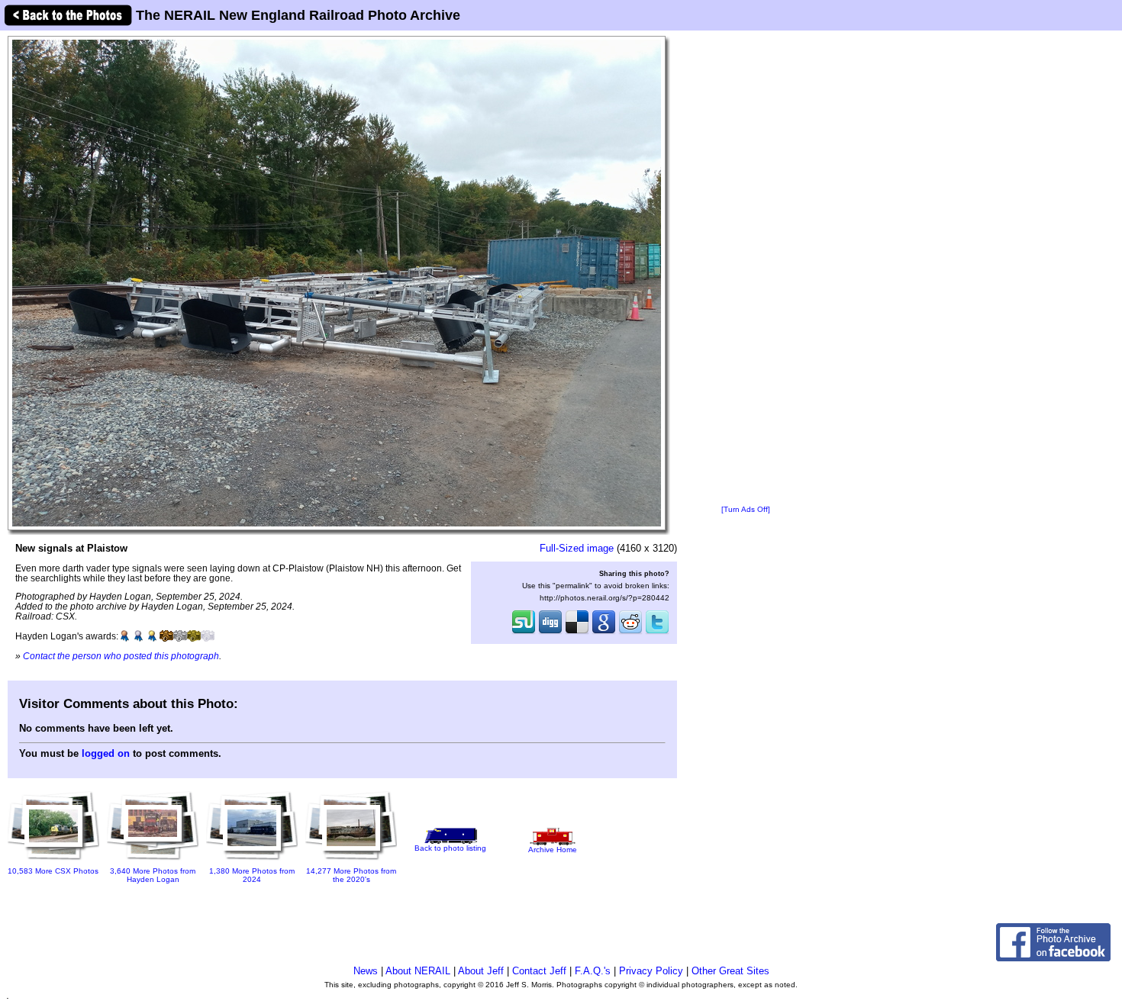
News (365, 971)
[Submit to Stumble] (523, 632)
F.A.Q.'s (593, 971)
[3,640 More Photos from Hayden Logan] (153, 861)
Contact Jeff (539, 971)
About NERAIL (417, 971)
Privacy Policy (651, 971)
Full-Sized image (577, 548)
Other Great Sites (730, 971)
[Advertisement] (746, 268)
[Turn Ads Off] (745, 509)
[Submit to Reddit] (630, 632)
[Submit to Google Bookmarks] (604, 632)
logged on (106, 753)
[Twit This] (657, 632)
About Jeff (481, 971)
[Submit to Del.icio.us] (577, 632)
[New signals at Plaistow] (336, 282)
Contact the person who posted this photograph (121, 656)
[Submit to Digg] (550, 632)
